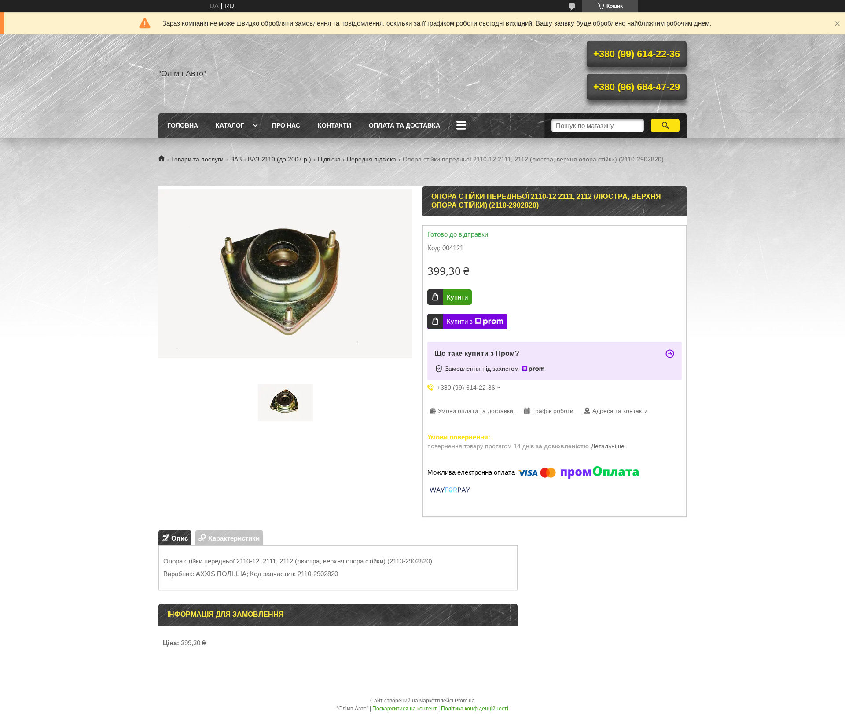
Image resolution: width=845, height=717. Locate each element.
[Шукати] (665, 125)
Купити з (460, 321)
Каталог (230, 125)
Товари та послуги (197, 159)
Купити (457, 297)
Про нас (286, 125)
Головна (182, 125)
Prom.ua (465, 701)
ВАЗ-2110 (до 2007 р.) (279, 159)
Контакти (334, 125)
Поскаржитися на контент (404, 709)
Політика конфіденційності (474, 709)
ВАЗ (236, 159)
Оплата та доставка (404, 125)
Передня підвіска (371, 159)
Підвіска (329, 159)
